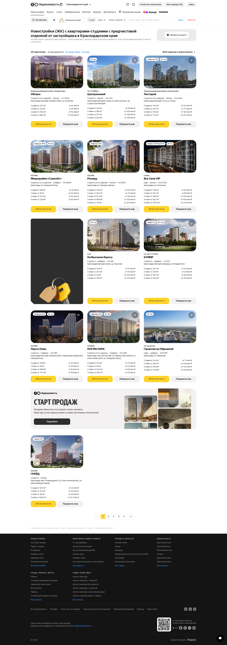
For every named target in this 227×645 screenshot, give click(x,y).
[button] (133, 4)
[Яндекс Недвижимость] (47, 4)
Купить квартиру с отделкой (85, 588)
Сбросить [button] (191, 20)
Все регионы (36, 588)
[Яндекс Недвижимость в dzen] (190, 609)
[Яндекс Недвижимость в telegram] (194, 609)
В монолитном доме (39, 562)
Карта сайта (152, 609)
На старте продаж (38, 543)
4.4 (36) (110, 261)
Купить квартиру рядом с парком (87, 596)
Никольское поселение (125, 562)
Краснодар (119, 558)
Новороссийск (121, 543)
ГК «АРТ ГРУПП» (151, 254)
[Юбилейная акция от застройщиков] (36, 462)
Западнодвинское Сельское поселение (131, 554)
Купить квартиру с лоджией (85, 580)
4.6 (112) (109, 98)
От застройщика (80, 543)
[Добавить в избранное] (78, 60)
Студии (160, 554)
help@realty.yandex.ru (83, 626)
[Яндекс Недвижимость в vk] (185, 609)
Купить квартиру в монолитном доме (89, 592)
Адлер (117, 546)
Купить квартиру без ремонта (86, 584)
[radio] (108, 516)
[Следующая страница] (131, 516)
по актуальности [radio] (56, 52)
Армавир (119, 550)
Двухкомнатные (164, 558)
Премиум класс (37, 558)
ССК (89, 254)
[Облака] (57, 72)
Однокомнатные (164, 543)
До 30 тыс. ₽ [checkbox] (42, 248)
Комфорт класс (37, 554)
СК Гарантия (149, 346)
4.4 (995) (122, 183)
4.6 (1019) (162, 183)
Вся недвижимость (39, 609)
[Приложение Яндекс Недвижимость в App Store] (180, 628)
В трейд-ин (35, 550)
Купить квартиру (80, 577)
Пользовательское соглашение (96, 609)
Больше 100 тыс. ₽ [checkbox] (45, 263)
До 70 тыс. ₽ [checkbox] (42, 256)
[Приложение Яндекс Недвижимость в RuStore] (194, 628)
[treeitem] (38, 12)
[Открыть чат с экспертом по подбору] (220, 638)
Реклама (54, 609)
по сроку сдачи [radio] (72, 52)
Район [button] (180, 20)
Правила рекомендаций (123, 609)
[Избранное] (127, 4)
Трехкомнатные (163, 546)
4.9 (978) (163, 353)
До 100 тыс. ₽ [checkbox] (60, 256)
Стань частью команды (70, 609)
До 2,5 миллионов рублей (84, 550)
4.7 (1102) (65, 98)
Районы (34, 577)
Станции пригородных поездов (44, 580)
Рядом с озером (37, 546)
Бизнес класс (78, 554)
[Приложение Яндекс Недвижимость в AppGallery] (189, 628)
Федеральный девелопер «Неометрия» (48, 91)
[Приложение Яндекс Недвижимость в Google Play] (185, 628)
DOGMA (34, 175)
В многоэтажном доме (82, 546)
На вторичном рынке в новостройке (88, 562)
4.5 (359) (123, 353)
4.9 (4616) (67, 183)
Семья (146, 175)
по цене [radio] (85, 52)
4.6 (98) (54, 353)
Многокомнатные (164, 550)
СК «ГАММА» (93, 91)
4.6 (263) (178, 98)
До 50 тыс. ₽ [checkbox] (59, 248)
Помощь (140, 609)
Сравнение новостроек (41, 584)
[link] (191, 4)
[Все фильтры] (54, 20)
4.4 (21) (167, 261)
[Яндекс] (191, 639)
